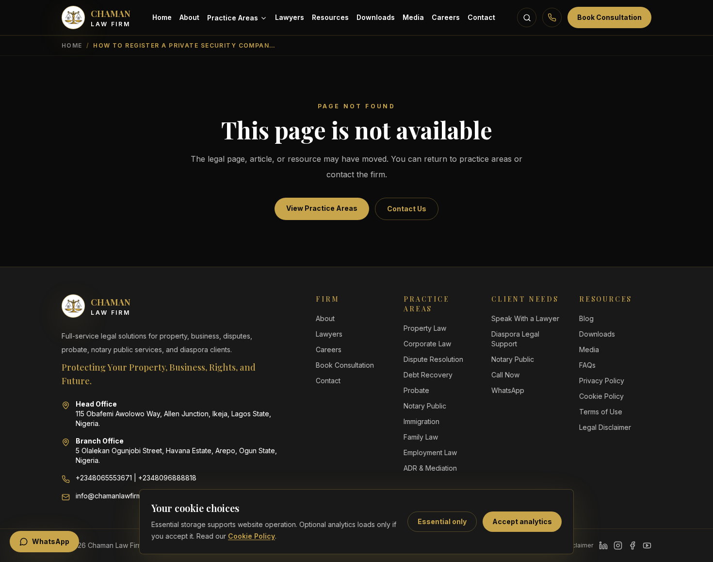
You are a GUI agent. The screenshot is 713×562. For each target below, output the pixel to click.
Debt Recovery (428, 375)
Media (413, 17)
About (189, 17)
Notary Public (425, 406)
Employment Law (430, 452)
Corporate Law (427, 344)
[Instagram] (618, 545)
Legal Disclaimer (605, 427)
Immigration (421, 421)
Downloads (375, 17)
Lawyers (289, 17)
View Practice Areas (321, 208)
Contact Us (406, 208)
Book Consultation (609, 17)
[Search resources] (526, 17)
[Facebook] (632, 545)
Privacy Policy (601, 380)
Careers (446, 17)
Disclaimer (578, 545)
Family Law (421, 437)
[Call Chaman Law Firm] (552, 17)
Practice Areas (232, 18)
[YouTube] (647, 545)
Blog (586, 318)
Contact (481, 17)
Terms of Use (600, 412)
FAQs (587, 365)
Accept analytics (522, 521)
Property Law (425, 328)
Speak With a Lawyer (525, 318)
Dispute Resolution (433, 359)
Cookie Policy (251, 536)
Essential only (442, 521)
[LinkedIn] (603, 545)
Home (162, 17)
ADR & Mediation (430, 468)
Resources (330, 17)
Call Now (505, 375)
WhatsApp (507, 390)
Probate (416, 390)
